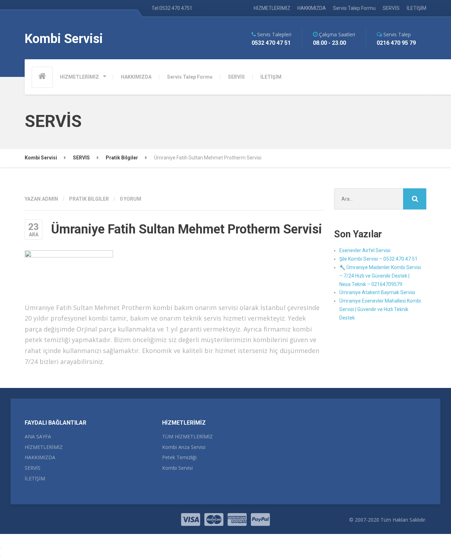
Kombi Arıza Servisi (183, 447)
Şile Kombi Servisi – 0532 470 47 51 (378, 259)
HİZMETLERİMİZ (272, 8)
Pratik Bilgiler (89, 199)
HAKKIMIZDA (311, 8)
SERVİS (391, 8)
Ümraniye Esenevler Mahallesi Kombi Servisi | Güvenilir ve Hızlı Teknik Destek (380, 309)
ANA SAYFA (38, 436)
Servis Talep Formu (354, 8)
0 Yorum (130, 199)
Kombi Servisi (177, 467)
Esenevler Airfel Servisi (364, 250)
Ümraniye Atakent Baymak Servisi (377, 292)
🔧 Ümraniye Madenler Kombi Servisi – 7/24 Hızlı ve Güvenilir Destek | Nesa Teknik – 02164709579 (380, 276)
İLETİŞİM (416, 8)
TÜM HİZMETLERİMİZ (187, 436)
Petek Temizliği (179, 457)
